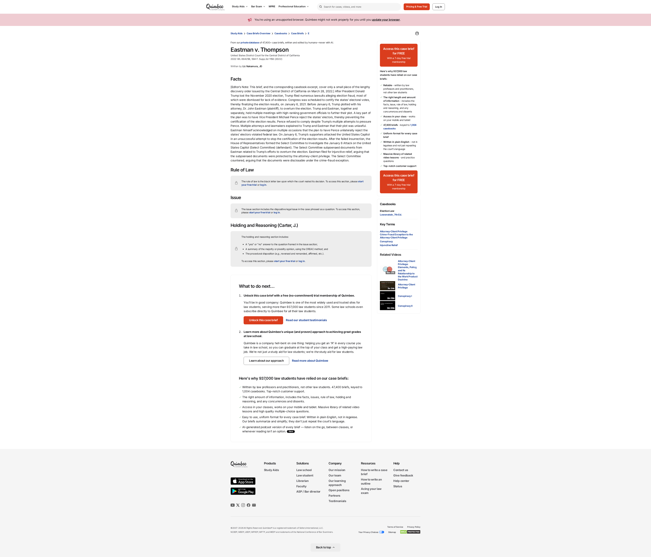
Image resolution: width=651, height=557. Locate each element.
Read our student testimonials (306, 320)
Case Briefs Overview (258, 33)
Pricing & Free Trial (416, 6)
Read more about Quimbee (310, 360)
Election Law (387, 210)
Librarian (302, 481)
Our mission (337, 470)
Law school (304, 470)
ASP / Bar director (308, 491)
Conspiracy (386, 241)
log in (263, 184)
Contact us (400, 470)
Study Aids (238, 6)
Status (397, 486)
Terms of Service (395, 527)
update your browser (386, 19)
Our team (335, 475)
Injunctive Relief (389, 245)
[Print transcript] (417, 33)
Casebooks (280, 33)
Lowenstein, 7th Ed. (391, 214)
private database (250, 42)
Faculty (301, 486)
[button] (263, 320)
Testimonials (337, 501)
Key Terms (387, 224)
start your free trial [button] (259, 212)
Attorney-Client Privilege (393, 231)
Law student (304, 475)
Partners (334, 495)
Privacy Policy (413, 527)
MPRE (272, 6)
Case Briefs (297, 33)
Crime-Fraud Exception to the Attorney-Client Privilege (396, 236)
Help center (401, 481)
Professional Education (292, 6)
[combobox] (359, 7)
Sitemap (392, 532)
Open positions (339, 490)
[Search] (320, 7)
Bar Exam (256, 6)
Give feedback (403, 475)
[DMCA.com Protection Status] (410, 532)
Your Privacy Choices (368, 532)
